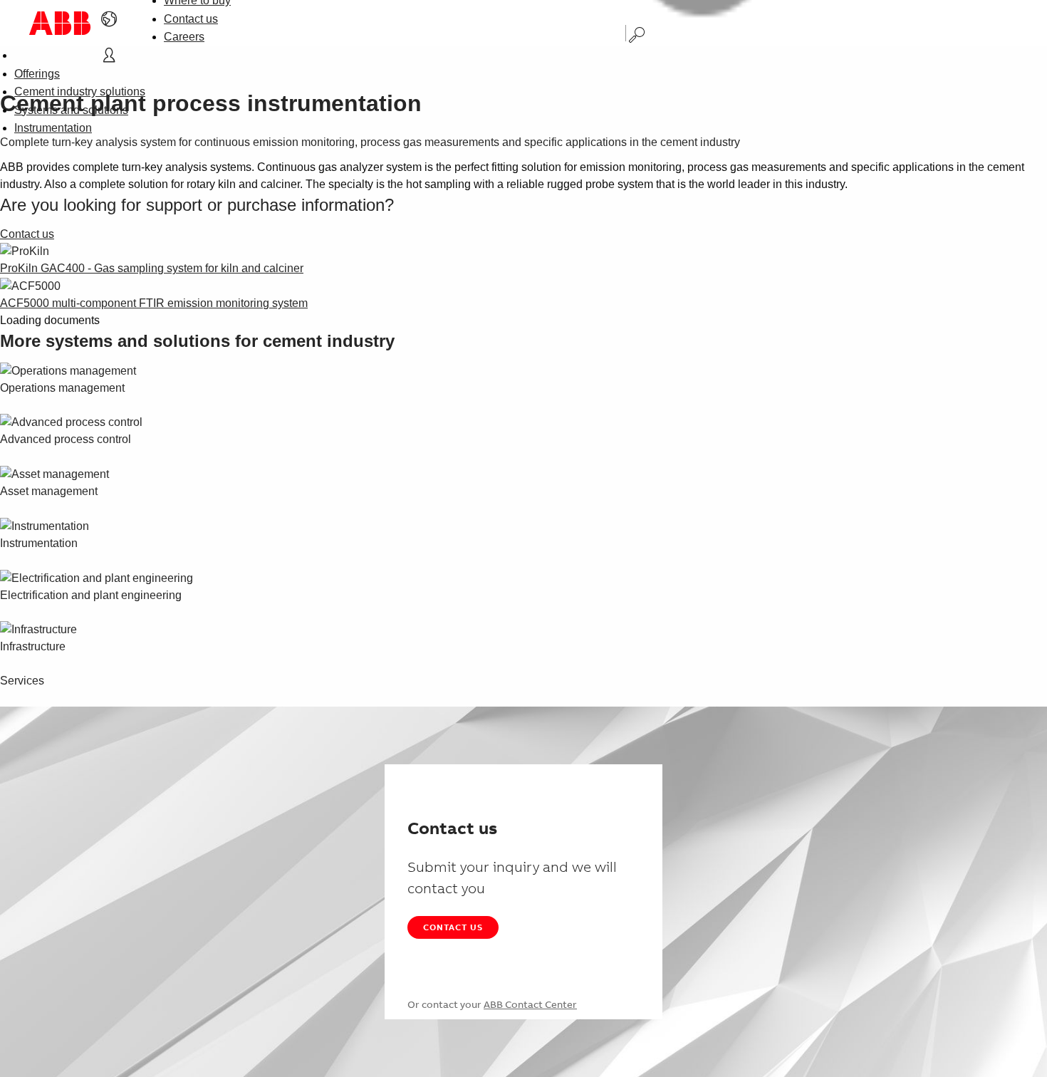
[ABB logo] (59, 23)
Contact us (191, 19)
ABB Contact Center (530, 1004)
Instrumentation (53, 128)
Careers (184, 37)
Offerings (37, 74)
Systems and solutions (71, 110)
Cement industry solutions (79, 91)
